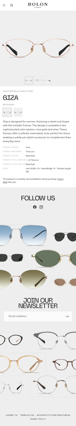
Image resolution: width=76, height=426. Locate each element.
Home (5, 91)
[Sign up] (67, 316)
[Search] (12, 5)
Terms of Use (27, 415)
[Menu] (4, 5)
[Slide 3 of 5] (47, 80)
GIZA (31, 91)
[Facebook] (35, 207)
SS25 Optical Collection (18, 91)
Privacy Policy (38, 419)
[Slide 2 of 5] (38, 80)
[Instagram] (41, 207)
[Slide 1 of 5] (29, 80)
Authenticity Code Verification (53, 415)
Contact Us (12, 415)
